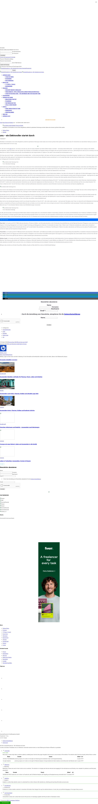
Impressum (5, 742)
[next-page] (3, 464)
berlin (4, 331)
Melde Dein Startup (10, 99)
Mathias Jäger (3, 352)
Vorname (55, 307)
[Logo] (11, 72)
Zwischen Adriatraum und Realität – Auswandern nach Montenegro (19, 427)
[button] (5, 292)
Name (49, 305)
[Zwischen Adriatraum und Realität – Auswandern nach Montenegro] (7, 422)
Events (4, 106)
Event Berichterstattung (12, 108)
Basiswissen (8, 86)
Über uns (5, 114)
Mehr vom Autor (13, 359)
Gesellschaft (3, 373)
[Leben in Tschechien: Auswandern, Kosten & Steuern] (7, 456)
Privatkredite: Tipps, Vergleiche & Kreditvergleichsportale (22, 91)
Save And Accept (5, 802)
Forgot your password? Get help (7, 57)
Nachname (55, 309)
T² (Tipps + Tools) (10, 84)
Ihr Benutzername (16, 51)
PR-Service (8, 101)
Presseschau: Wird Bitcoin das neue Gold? (18, 342)
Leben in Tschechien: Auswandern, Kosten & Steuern (15, 461)
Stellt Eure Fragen (10, 105)
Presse (4, 651)
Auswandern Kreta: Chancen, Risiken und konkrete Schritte (17, 410)
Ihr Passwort (15, 53)
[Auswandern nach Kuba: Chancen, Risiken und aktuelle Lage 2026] (7, 388)
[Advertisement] (40, 269)
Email (42, 311)
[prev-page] (1, 464)
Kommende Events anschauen (7, 518)
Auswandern (6, 95)
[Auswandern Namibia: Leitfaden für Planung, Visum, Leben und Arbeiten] (7, 371)
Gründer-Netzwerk (8, 97)
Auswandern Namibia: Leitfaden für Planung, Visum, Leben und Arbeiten (21, 377)
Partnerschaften (10, 103)
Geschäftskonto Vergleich (13, 90)
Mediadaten (5, 653)
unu (10, 148)
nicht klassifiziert (8, 793)
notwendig (7, 750)
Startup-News (9, 77)
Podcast (5, 630)
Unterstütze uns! (50, 119)
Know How (5, 634)
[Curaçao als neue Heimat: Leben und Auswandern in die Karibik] (7, 439)
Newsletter (5, 659)
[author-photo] (3, 351)
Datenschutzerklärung (72, 314)
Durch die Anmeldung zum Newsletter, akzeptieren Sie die (51, 314)
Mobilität (5, 333)
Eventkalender (9, 112)
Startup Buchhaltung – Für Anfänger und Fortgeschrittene (22, 93)
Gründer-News (6, 75)
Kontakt (4, 661)
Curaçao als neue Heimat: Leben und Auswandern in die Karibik (18, 444)
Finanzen (5, 88)
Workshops (8, 110)
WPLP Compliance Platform (13, 800)
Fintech (4, 643)
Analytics (7, 778)
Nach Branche (9, 80)
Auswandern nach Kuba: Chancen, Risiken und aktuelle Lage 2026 (19, 393)
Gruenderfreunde (6, 329)
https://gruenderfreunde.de (6, 354)
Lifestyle (2, 407)
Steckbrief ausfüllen (7, 663)
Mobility (11, 122)
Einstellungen (8, 785)
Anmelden (49, 324)
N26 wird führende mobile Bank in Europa (16, 344)
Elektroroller (5, 335)
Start (1, 122)
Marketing (7, 764)
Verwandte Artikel (4, 359)
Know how (5, 82)
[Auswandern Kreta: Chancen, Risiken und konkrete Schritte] (7, 405)
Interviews (8, 78)
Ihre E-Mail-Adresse (16, 62)
